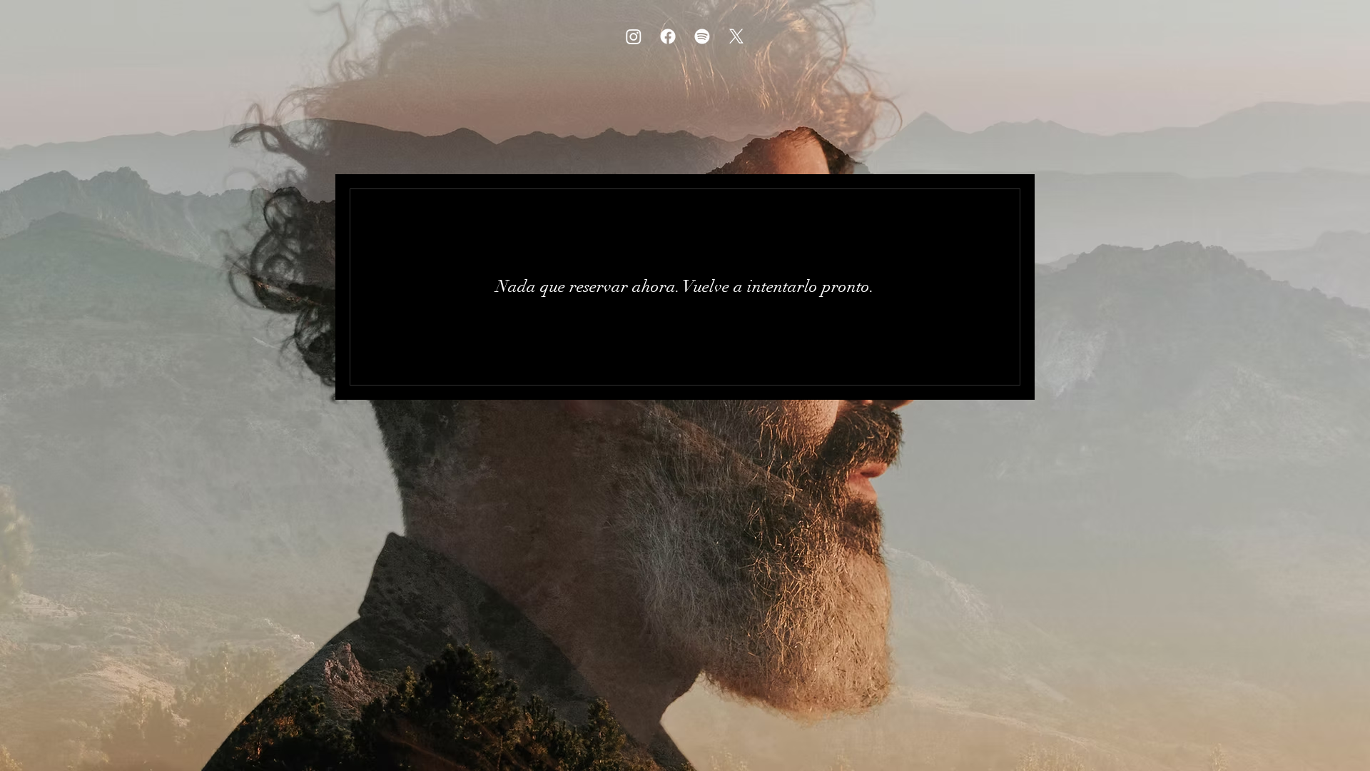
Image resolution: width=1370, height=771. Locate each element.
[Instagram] (634, 36)
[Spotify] (702, 36)
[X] (736, 36)
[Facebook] (668, 36)
